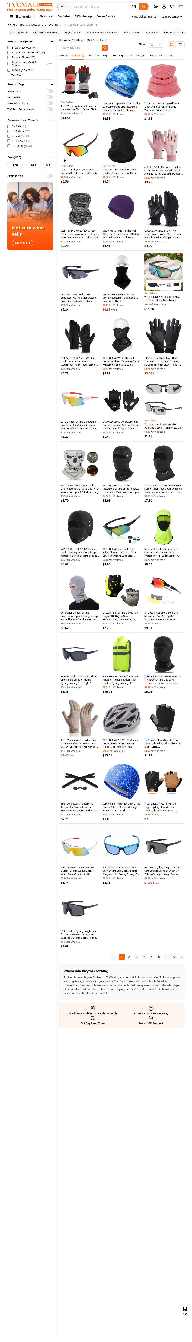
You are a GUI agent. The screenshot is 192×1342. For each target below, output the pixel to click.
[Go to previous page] (114, 957)
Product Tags (15, 84)
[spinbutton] (15, 165)
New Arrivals (46, 16)
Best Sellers (64, 16)
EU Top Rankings (83, 16)
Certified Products (105, 16)
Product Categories (19, 41)
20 (174, 956)
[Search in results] (105, 48)
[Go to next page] (182, 957)
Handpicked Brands (144, 16)
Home (11, 24)
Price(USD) (14, 157)
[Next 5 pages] (167, 957)
